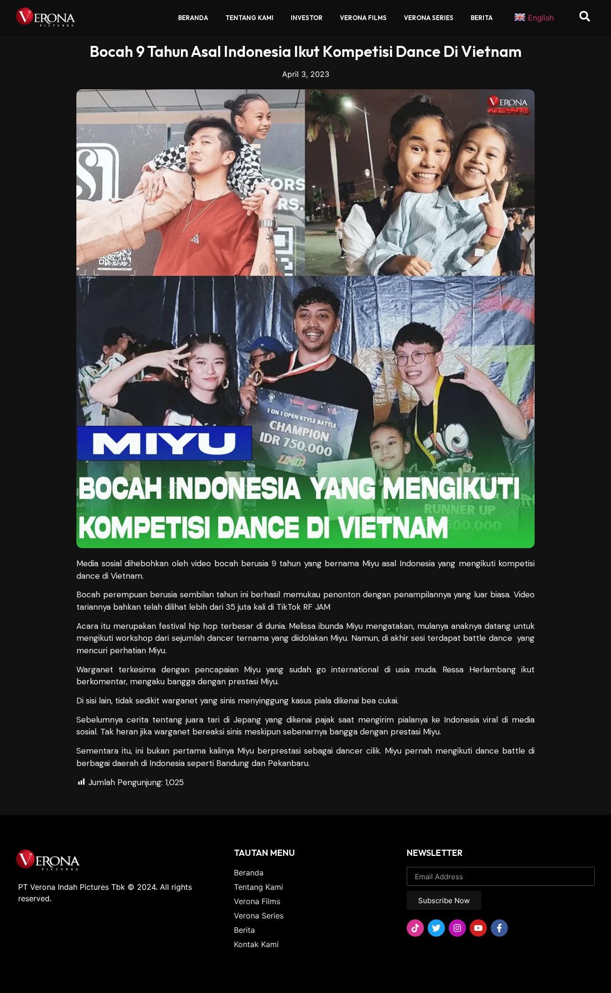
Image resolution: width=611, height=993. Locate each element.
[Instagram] (457, 928)
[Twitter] (436, 928)
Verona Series (428, 18)
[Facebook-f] (499, 928)
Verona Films (363, 18)
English (541, 17)
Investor (307, 18)
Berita (482, 18)
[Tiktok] (415, 928)
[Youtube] (478, 928)
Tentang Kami (249, 18)
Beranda (193, 18)
